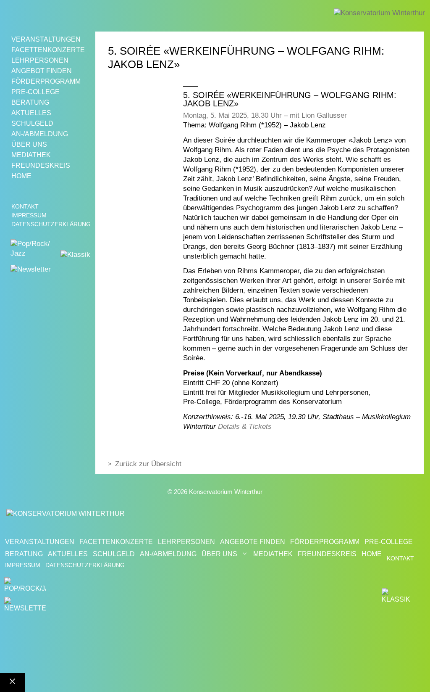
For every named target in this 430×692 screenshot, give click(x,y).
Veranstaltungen (46, 39)
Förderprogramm (46, 81)
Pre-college (35, 91)
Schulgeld (32, 123)
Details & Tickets (245, 427)
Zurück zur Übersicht (148, 464)
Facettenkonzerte (48, 49)
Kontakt (25, 206)
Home (21, 176)
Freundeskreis (40, 165)
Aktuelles (31, 112)
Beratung (30, 102)
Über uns (29, 144)
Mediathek (31, 154)
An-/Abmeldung (39, 133)
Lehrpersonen (39, 60)
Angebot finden (41, 70)
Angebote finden (252, 541)
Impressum (29, 215)
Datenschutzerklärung (51, 224)
